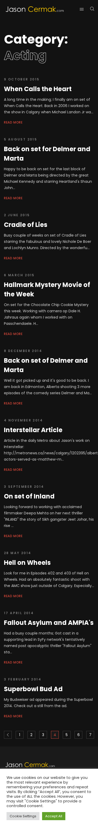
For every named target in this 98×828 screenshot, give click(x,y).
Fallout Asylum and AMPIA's (49, 622)
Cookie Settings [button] (23, 816)
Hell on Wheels (27, 562)
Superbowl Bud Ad (33, 689)
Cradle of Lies (25, 224)
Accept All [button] (53, 816)
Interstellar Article (33, 430)
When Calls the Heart (38, 89)
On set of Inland (29, 496)
